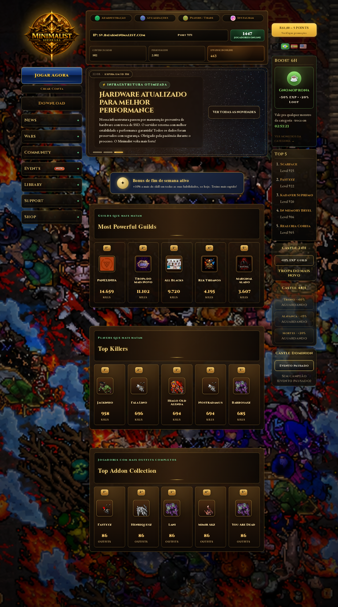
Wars (30, 136)
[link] (177, 112)
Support (34, 201)
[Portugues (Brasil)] (285, 46)
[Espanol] (294, 46)
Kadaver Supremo (296, 195)
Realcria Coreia (295, 226)
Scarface (288, 164)
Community (37, 152)
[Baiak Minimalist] (51, 35)
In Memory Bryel (296, 210)
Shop (30, 217)
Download (51, 103)
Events (43, 168)
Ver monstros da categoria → (288, 139)
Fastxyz (287, 180)
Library (33, 185)
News (30, 120)
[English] (303, 46)
